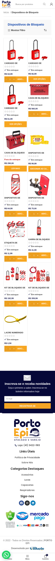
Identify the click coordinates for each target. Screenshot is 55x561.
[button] (39, 169)
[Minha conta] (51, 4)
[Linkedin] (33, 503)
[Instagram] (27, 503)
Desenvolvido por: (20, 548)
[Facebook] (21, 503)
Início (6, 12)
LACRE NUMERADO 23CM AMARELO (13, 333)
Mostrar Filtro (18, 30)
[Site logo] (6, 4)
